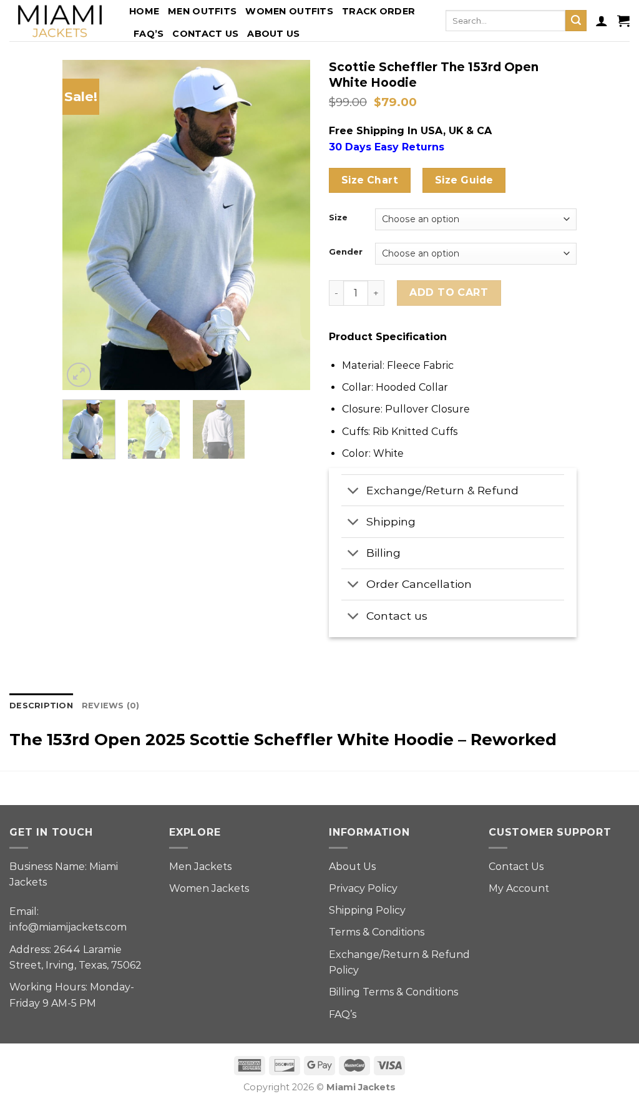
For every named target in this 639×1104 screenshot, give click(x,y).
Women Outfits (289, 11)
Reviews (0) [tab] (111, 705)
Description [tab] (41, 705)
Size (338, 217)
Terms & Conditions (376, 932)
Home (144, 11)
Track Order (378, 11)
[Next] (289, 225)
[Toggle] (353, 491)
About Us (273, 33)
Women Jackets (209, 888)
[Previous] (83, 225)
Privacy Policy (363, 888)
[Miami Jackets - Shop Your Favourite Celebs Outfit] (59, 21)
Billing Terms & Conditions (393, 992)
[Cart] (623, 20)
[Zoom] (79, 375)
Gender (346, 252)
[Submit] (576, 20)
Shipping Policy (367, 910)
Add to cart (448, 292)
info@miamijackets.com (68, 927)
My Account (519, 888)
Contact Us (205, 33)
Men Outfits (202, 11)
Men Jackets (200, 866)
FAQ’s (148, 33)
